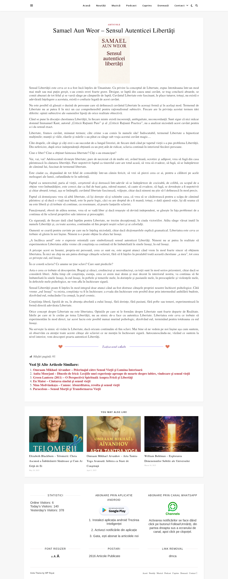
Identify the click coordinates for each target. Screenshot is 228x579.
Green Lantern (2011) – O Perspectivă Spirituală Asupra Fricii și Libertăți (83, 377)
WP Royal (49, 573)
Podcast (131, 5)
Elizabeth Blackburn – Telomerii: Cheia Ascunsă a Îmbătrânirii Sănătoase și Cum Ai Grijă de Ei (55, 461)
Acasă (86, 5)
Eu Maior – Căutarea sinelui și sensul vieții (62, 381)
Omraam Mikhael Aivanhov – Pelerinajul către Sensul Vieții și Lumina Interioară (87, 370)
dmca (173, 556)
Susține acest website (114, 346)
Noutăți (101, 5)
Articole (114, 24)
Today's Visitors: (42, 506)
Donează (163, 5)
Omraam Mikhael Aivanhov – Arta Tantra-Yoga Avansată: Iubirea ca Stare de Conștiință (112, 461)
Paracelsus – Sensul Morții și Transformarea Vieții (67, 389)
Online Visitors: (41, 502)
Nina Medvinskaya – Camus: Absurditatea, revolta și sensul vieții (76, 385)
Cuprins (147, 5)
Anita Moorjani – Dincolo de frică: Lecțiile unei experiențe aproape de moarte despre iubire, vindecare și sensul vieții (111, 373)
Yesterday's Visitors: (44, 510)
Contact (179, 5)
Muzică (116, 5)
